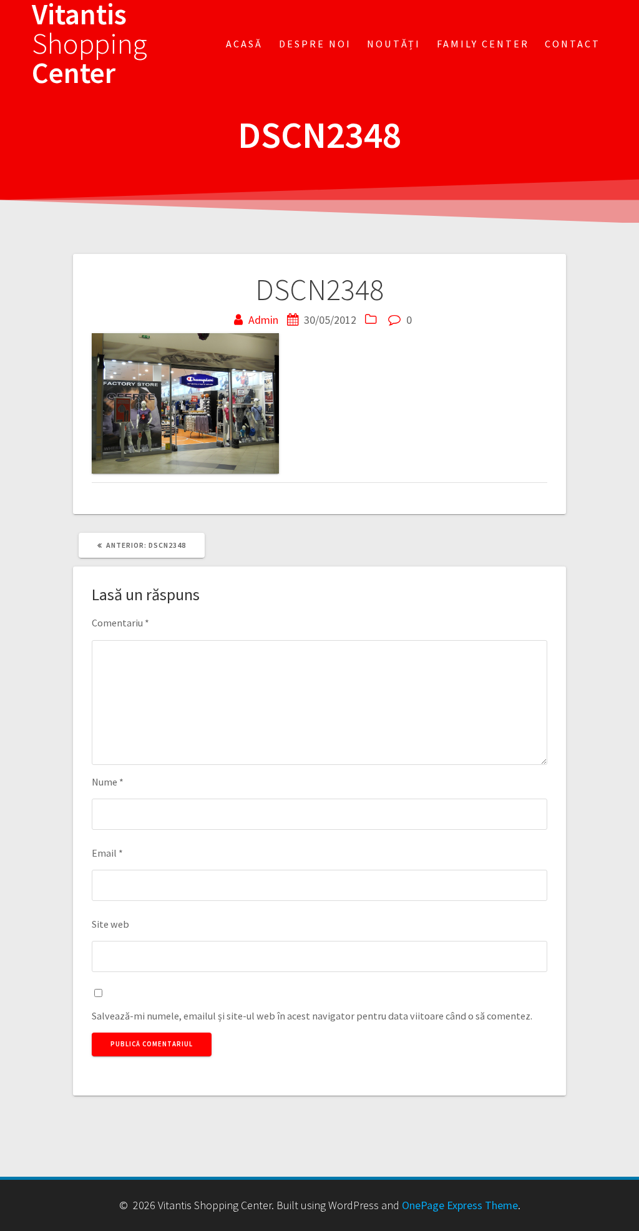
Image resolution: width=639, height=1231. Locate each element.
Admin (263, 320)
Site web (110, 924)
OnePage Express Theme (460, 1205)
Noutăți (394, 43)
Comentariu (120, 622)
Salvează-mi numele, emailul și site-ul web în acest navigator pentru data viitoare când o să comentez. (312, 1016)
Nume (108, 782)
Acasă (244, 43)
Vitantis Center (89, 43)
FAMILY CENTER (483, 43)
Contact (572, 43)
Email (107, 853)
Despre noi (315, 43)
